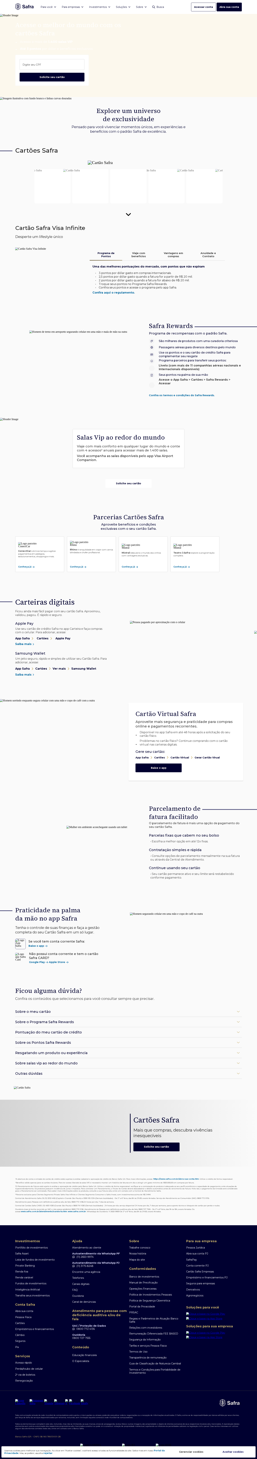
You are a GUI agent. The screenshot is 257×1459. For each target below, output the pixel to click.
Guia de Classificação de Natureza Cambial (155, 1363)
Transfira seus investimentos (32, 1295)
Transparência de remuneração (148, 1357)
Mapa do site (137, 1259)
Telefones (78, 1277)
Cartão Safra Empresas (200, 1271)
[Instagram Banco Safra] (37, 1402)
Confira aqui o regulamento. (113, 292)
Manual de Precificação (143, 1282)
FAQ (75, 1290)
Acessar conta (203, 7)
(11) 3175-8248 (84, 1266)
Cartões (20, 1323)
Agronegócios (194, 1295)
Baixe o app (158, 767)
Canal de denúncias (84, 1301)
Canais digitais (80, 1284)
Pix (17, 1347)
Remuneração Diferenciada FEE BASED (153, 1333)
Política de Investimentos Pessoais (150, 1294)
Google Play (37, 962)
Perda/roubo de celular (29, 1368)
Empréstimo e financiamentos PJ (206, 1277)
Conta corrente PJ (197, 1265)
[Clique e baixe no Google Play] (214, 1314)
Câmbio (20, 1335)
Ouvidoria (78, 1295)
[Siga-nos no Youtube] (48, 1402)
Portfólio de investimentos (31, 1247)
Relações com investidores (145, 1327)
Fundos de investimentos (30, 1283)
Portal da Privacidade (142, 1306)
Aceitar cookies (233, 1451)
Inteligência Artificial (27, 1289)
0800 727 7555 (81, 1338)
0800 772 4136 (85, 1328)
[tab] (106, 255)
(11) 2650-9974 (85, 1256)
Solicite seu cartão (52, 77)
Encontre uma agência (86, 1271)
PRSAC (133, 1312)
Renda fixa (21, 1271)
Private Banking (25, 1265)
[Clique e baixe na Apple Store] (214, 1319)
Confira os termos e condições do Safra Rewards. (182, 395)
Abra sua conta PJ (197, 1253)
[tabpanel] (157, 280)
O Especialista (80, 1361)
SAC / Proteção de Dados (89, 1325)
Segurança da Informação (145, 1339)
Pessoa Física (23, 1317)
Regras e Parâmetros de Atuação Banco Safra (153, 1320)
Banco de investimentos (144, 1276)
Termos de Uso (138, 1351)
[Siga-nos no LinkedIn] (22, 1402)
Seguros (20, 1341)
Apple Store (57, 962)
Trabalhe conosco (139, 1247)
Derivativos (193, 1289)
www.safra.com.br (77, 1211)
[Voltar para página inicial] (24, 7)
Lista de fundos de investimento (35, 1259)
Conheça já (25, 567)
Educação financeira (84, 1355)
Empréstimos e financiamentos (34, 1329)
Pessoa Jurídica (195, 1247)
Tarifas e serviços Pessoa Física (148, 1345)
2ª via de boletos (25, 1374)
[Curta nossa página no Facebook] (74, 1402)
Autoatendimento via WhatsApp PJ (95, 1262)
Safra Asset (22, 1253)
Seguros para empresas (200, 1283)
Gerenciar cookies (191, 1451)
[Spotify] (84, 1402)
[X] (67, 1402)
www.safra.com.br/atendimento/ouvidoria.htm (44, 1211)
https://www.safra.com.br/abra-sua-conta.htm (176, 1179)
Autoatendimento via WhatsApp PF (96, 1253)
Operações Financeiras (142, 1288)
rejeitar (47, 1453)
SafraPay (191, 1259)
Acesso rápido (23, 1362)
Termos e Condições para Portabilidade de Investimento (154, 1371)
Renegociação (24, 1380)
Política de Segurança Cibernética (149, 1300)
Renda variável (24, 1277)
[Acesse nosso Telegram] (59, 1402)
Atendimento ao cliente (86, 1247)
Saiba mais (23, 644)
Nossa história (137, 1253)
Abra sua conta (229, 7)
